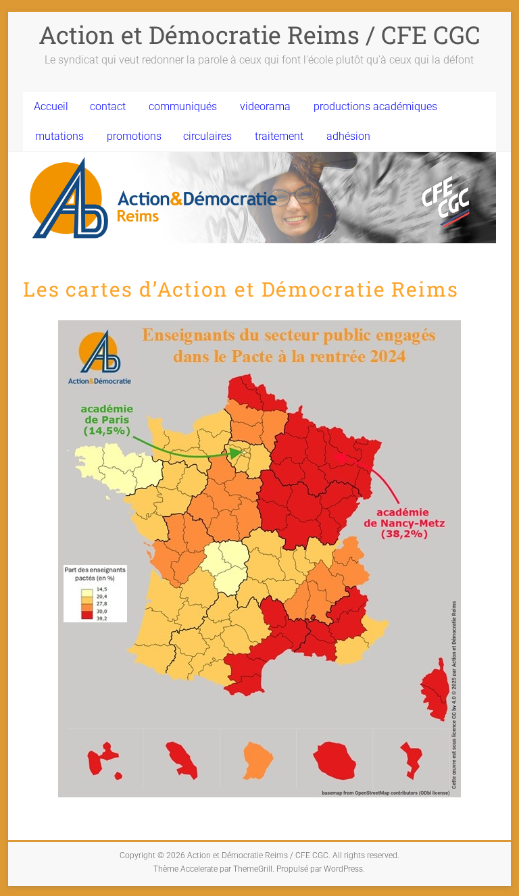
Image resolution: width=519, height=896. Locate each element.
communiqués (183, 106)
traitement (279, 136)
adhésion (348, 136)
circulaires (207, 136)
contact (108, 106)
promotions (134, 136)
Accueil (51, 106)
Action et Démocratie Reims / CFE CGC (259, 34)
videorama (265, 106)
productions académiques (375, 106)
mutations (59, 136)
